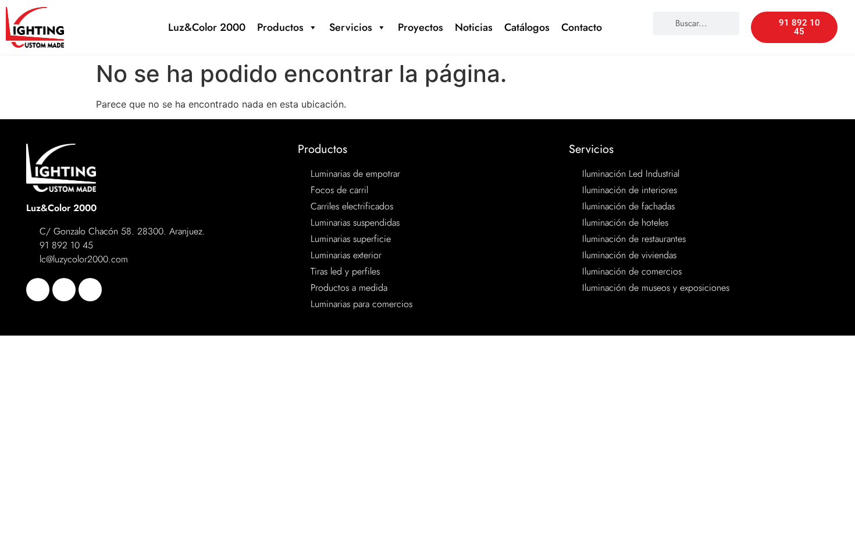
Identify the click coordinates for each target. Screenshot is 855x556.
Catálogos (527, 27)
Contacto (581, 27)
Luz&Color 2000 (206, 27)
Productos (280, 27)
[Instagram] (90, 289)
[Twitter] (64, 289)
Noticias (474, 27)
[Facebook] (37, 289)
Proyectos (420, 27)
